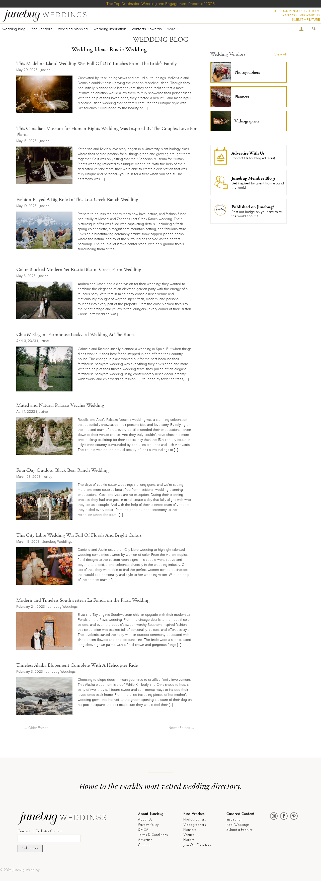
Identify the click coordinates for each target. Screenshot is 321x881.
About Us (145, 820)
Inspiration (234, 820)
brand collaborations (300, 15)
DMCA (143, 830)
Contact (144, 845)
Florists (188, 840)
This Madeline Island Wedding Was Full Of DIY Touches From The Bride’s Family (96, 63)
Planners (189, 830)
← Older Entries (36, 728)
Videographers (194, 825)
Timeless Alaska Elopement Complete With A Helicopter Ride (77, 665)
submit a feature (306, 20)
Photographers (194, 820)
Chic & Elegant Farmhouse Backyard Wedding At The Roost (75, 334)
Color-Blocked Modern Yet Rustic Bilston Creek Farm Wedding (78, 269)
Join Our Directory (197, 845)
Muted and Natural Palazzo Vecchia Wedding (60, 405)
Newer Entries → (181, 728)
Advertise (145, 840)
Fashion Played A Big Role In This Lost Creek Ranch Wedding (77, 199)
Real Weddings (237, 825)
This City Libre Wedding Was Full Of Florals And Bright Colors (78, 535)
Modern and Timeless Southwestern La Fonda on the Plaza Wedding (82, 600)
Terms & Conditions (153, 835)
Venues (188, 835)
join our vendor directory (297, 11)
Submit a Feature (239, 830)
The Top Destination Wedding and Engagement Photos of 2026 (160, 3)
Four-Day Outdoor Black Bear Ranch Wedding (62, 470)
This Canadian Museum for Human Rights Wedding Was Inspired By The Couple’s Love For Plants (106, 131)
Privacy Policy (148, 825)
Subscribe (30, 848)
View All (280, 54)
